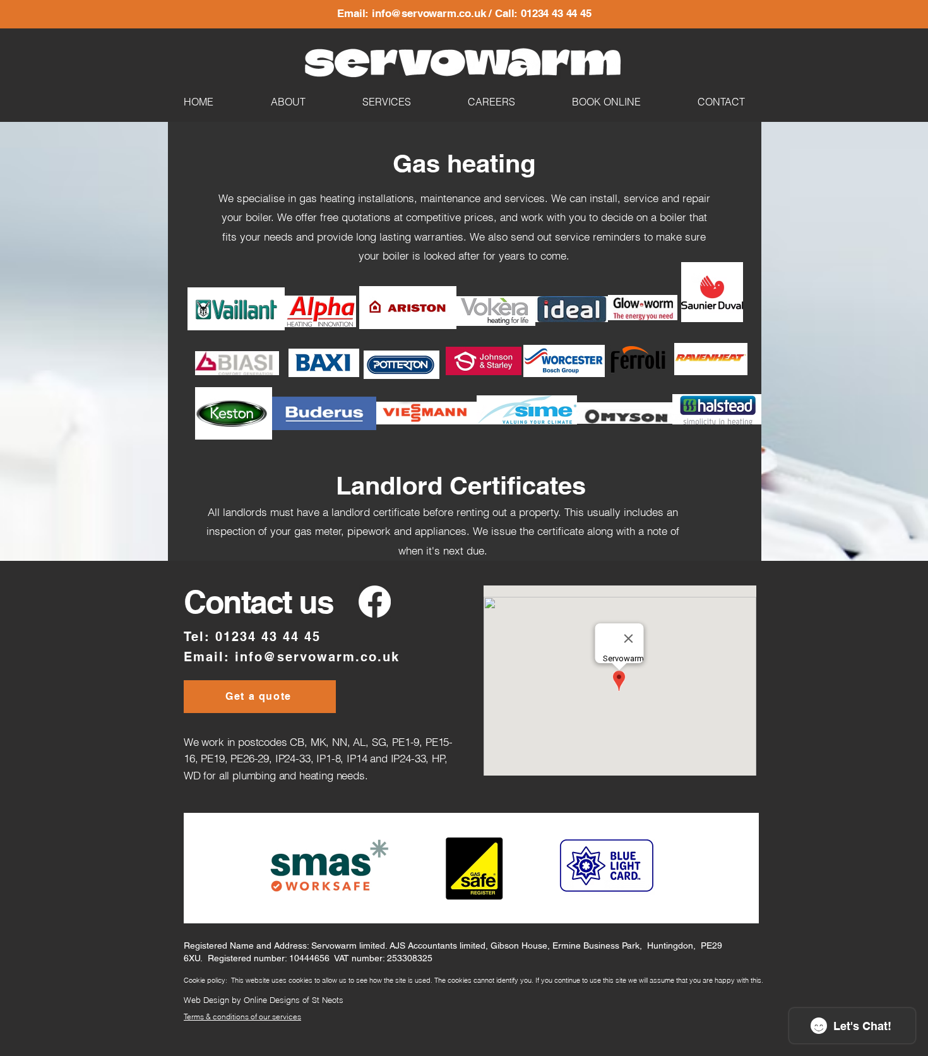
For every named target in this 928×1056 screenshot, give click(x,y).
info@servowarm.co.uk (317, 656)
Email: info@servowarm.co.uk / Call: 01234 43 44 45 (464, 13)
